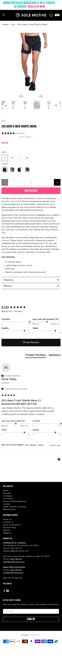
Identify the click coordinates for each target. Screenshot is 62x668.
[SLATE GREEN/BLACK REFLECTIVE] (12, 170)
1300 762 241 (16, 548)
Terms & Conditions (12, 525)
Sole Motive (34, 635)
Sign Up (31, 619)
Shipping (7, 533)
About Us (7, 519)
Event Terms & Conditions (15, 507)
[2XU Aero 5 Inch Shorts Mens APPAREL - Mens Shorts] (31, 62)
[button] (31, 133)
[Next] (40, 96)
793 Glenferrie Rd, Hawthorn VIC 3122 (20, 545)
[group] (31, 307)
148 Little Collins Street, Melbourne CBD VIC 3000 (26, 556)
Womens (7, 493)
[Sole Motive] (30, 15)
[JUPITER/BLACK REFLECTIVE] (27, 170)
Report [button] (33, 445)
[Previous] (21, 96)
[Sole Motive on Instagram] (7, 591)
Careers (6, 504)
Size (4, 152)
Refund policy (9, 509)
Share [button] (40, 445)
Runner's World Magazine (14, 501)
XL (27, 158)
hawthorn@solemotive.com (16, 551)
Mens (5, 490)
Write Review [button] (31, 342)
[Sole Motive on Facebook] (4, 591)
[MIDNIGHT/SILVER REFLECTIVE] (20, 170)
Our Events (8, 498)
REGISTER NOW (36, 6)
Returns (6, 530)
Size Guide (25, 137)
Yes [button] (26, 445)
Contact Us (8, 522)
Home (5, 24)
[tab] (31, 280)
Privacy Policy (9, 527)
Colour (5, 164)
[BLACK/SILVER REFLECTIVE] (5, 170)
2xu (13, 24)
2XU (4, 121)
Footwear (7, 496)
